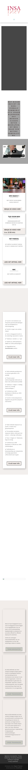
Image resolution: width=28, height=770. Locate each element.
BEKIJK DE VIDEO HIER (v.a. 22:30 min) (12, 231)
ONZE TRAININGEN (14, 694)
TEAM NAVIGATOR (14, 649)
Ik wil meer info (14, 357)
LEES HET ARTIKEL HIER (12, 262)
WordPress (19, 768)
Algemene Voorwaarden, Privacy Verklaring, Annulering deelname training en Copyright (13, 757)
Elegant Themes (18, 766)
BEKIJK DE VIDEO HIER (12, 209)
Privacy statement (13, 761)
